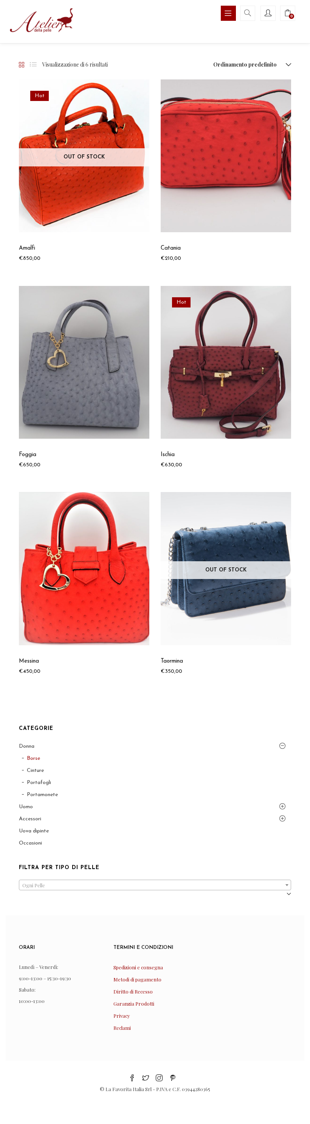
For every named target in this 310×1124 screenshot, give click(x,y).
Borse (33, 758)
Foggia (27, 455)
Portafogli (39, 783)
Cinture (35, 770)
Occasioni (30, 843)
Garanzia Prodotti (133, 1003)
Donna (26, 746)
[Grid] (21, 65)
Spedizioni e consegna (138, 967)
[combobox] (155, 885)
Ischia (168, 455)
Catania (171, 248)
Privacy (121, 1015)
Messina (29, 661)
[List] (33, 64)
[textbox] (155, 887)
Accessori (30, 819)
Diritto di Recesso (133, 991)
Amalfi (27, 248)
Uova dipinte (34, 831)
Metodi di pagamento (137, 979)
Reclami (122, 1028)
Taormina (172, 661)
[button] (250, 64)
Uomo (26, 807)
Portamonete (42, 795)
